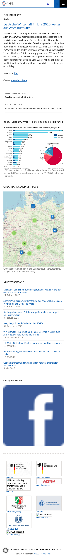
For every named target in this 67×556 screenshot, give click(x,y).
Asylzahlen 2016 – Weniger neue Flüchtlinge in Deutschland (33, 107)
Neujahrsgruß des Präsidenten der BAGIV (23, 323)
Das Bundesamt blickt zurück (19, 95)
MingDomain (46, 554)
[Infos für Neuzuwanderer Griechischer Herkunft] (33, 147)
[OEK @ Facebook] (33, 415)
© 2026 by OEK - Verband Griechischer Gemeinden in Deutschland (33, 549)
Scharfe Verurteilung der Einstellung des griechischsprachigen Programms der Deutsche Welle (32, 302)
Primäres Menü (63, 3)
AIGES (36, 554)
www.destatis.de (19, 80)
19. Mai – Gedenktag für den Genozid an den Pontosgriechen (32, 343)
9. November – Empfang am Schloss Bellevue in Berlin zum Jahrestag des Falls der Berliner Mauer (31, 333)
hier (16, 73)
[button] (5, 550)
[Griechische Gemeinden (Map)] (33, 229)
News (6, 19)
